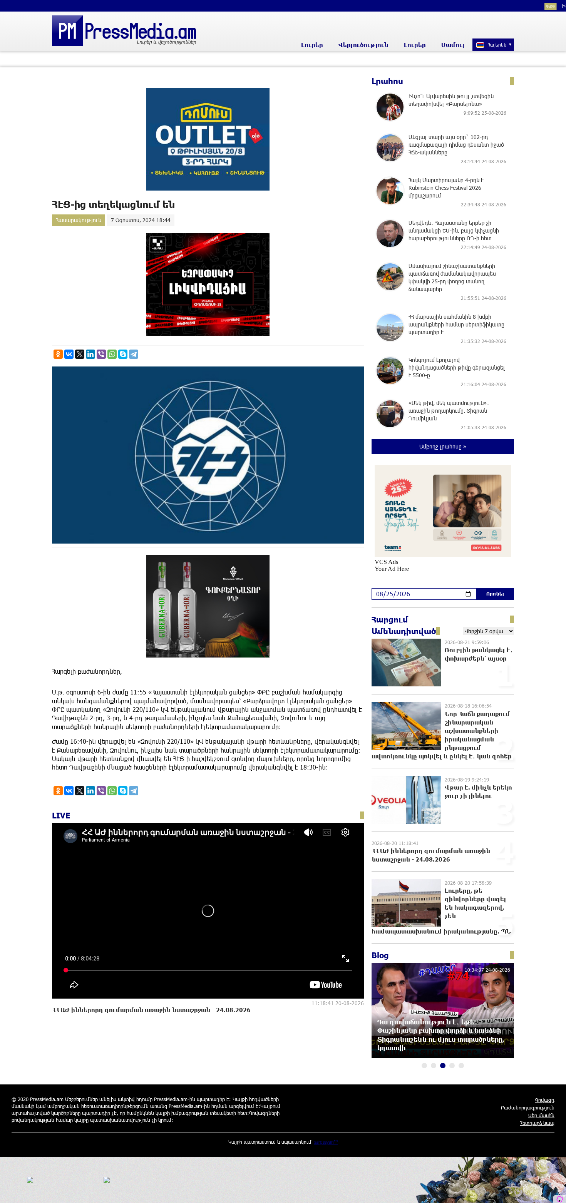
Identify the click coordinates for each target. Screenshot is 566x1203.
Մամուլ (453, 44)
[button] (424, 1065)
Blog (380, 955)
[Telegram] (133, 354)
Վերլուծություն (363, 44)
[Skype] (122, 354)
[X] (79, 354)
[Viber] (101, 354)
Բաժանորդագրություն (527, 1107)
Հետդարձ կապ (537, 1123)
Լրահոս (387, 81)
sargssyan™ (326, 1141)
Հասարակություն (78, 220)
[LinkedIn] (90, 354)
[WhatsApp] (112, 354)
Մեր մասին (541, 1115)
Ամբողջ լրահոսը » (442, 446)
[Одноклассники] (58, 354)
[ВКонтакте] (69, 354)
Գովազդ (544, 1100)
